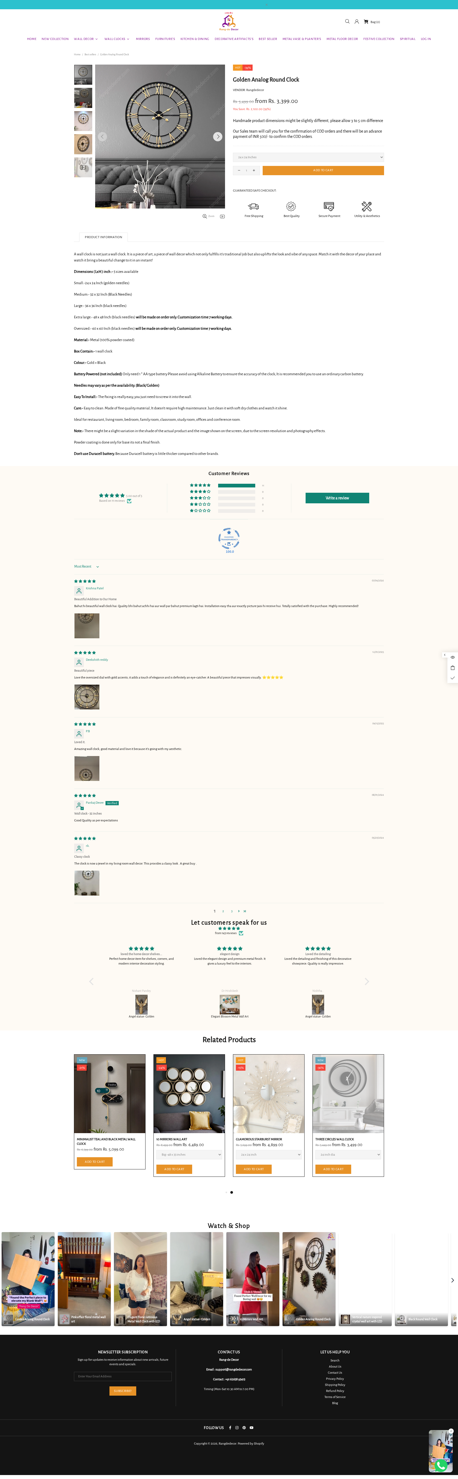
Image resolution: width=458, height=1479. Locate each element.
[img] (85, 581)
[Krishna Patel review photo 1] (87, 626)
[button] (200, 485)
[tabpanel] (109, 1119)
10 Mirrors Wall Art (330, 1139)
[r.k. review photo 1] (87, 883)
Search (335, 1360)
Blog (335, 1403)
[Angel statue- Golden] (230, 1005)
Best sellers (90, 54)
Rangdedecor (229, 21)
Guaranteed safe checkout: (255, 190)
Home (77, 54)
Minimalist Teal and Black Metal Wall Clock (265, 1142)
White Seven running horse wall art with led (185, 1142)
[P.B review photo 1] (87, 768)
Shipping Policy (335, 1385)
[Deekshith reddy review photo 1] (87, 697)
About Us (335, 1366)
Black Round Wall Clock (96, 1139)
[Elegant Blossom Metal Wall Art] (141, 1005)
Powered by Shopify (251, 1443)
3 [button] (231, 911)
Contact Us (335, 1372)
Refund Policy (335, 1391)
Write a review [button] (337, 498)
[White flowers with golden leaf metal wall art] (318, 1005)
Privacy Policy (335, 1379)
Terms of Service (335, 1397)
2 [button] (223, 911)
